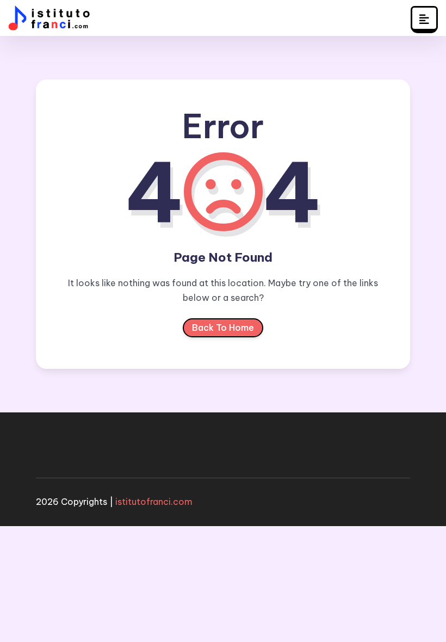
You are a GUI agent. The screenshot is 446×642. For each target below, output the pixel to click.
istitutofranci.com (154, 501)
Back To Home (223, 327)
